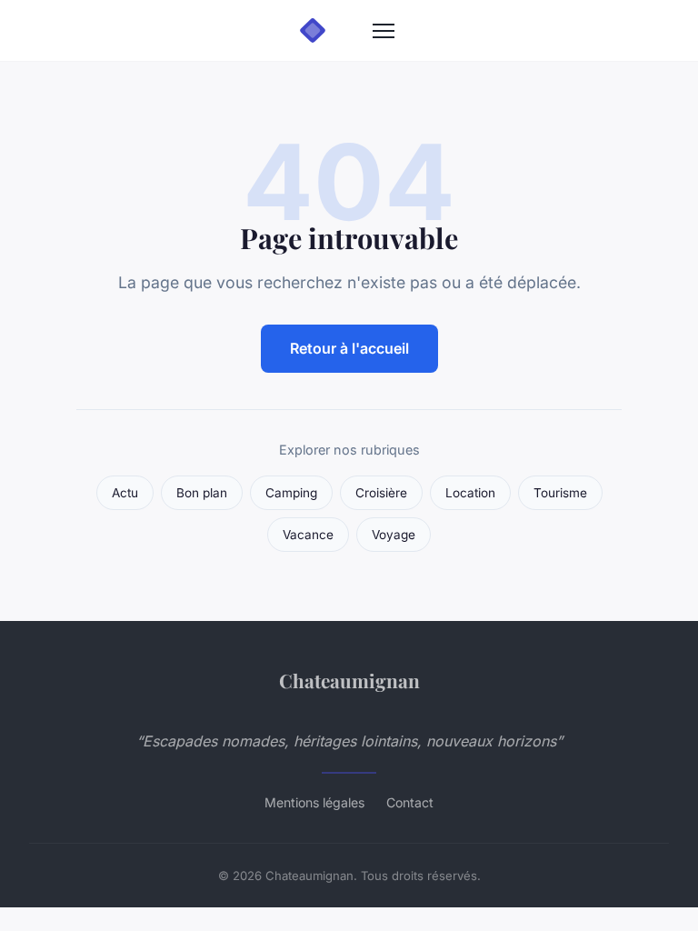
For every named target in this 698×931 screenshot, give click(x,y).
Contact (410, 802)
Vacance (308, 534)
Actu (125, 493)
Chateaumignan (349, 680)
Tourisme (560, 493)
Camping (291, 493)
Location (470, 493)
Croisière (381, 493)
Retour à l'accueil (349, 348)
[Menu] (383, 30)
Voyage (393, 534)
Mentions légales (314, 802)
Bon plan (201, 493)
